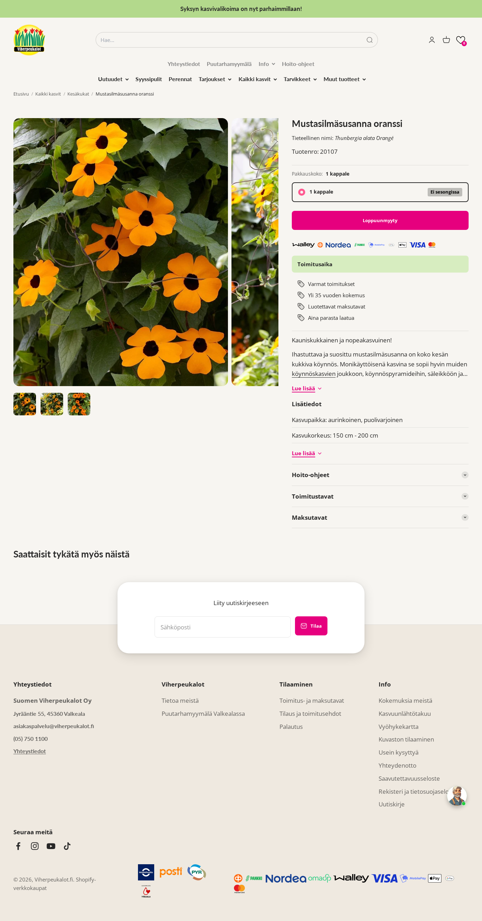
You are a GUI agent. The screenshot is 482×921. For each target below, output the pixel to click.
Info (264, 63)
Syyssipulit (148, 78)
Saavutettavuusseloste (409, 778)
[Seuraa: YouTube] (51, 846)
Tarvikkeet (297, 78)
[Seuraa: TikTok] (67, 846)
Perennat (180, 78)
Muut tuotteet (342, 78)
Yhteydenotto (397, 765)
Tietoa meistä (180, 700)
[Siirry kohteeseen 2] (52, 404)
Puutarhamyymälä (229, 63)
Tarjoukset (212, 78)
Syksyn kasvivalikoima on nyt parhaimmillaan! (241, 8)
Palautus (291, 726)
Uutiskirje (392, 804)
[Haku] (369, 40)
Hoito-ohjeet (298, 63)
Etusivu (21, 94)
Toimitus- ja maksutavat (311, 700)
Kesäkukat (78, 94)
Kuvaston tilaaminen (406, 739)
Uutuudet (110, 78)
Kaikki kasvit (255, 78)
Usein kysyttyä (398, 752)
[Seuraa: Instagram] (35, 846)
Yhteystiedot (184, 63)
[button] (460, 40)
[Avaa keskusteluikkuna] (457, 796)
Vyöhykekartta (398, 726)
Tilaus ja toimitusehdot (310, 713)
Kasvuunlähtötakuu (405, 713)
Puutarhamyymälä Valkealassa (203, 713)
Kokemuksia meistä (405, 700)
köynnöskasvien (314, 374)
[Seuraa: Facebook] (18, 846)
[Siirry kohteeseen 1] (24, 404)
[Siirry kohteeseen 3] (79, 404)
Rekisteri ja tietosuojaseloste (418, 791)
